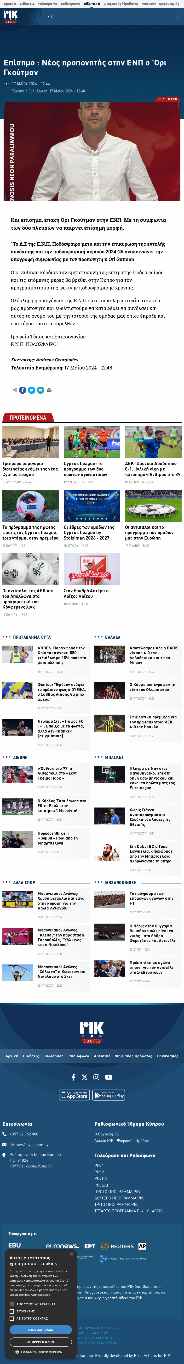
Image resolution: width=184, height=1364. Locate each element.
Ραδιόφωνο (79, 1056)
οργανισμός (169, 4)
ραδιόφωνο (70, 4)
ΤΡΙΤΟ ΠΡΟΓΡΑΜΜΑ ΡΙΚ (116, 1205)
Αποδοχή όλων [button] (41, 1330)
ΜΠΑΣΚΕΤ (114, 757)
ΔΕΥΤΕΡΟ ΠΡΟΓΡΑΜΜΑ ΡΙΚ (119, 1198)
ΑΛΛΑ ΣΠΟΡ (24, 883)
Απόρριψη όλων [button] (40, 1342)
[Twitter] (84, 1078)
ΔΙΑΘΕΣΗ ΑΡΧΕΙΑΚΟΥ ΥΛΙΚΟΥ (94, 1338)
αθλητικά (92, 4)
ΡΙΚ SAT (101, 1185)
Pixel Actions (145, 1356)
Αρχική (12, 1056)
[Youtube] (109, 1078)
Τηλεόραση (54, 1056)
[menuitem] (51, 17)
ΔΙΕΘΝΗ (20, 757)
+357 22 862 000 (24, 1134)
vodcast (149, 4)
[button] (41, 1352)
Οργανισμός (167, 1056)
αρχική (10, 4)
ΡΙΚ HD (100, 1179)
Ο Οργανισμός (106, 1134)
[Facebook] (74, 1078)
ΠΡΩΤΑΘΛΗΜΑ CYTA (32, 637)
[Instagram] (96, 1078)
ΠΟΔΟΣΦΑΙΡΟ (167, 99)
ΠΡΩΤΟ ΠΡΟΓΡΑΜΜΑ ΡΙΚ (117, 1192)
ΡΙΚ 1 (99, 1166)
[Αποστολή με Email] (40, 390)
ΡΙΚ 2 (99, 1172)
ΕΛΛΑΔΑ (113, 637)
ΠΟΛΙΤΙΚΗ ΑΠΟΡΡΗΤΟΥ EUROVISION (94, 1343)
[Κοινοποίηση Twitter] (31, 390)
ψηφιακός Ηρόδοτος (121, 4)
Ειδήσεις (31, 1056)
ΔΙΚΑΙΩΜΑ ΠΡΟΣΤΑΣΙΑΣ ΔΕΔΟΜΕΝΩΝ (94, 1328)
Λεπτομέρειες (40, 1295)
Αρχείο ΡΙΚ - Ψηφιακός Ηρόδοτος (123, 1141)
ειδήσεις (26, 4)
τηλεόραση (47, 4)
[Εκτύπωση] (49, 390)
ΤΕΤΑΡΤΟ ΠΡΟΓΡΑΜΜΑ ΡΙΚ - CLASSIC (128, 1211)
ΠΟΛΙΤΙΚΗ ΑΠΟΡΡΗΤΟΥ (94, 1333)
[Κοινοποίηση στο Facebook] (22, 390)
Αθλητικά (102, 1056)
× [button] (71, 1254)
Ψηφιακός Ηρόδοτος (133, 1056)
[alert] (41, 1304)
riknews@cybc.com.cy (29, 1145)
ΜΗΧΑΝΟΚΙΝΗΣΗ (121, 883)
